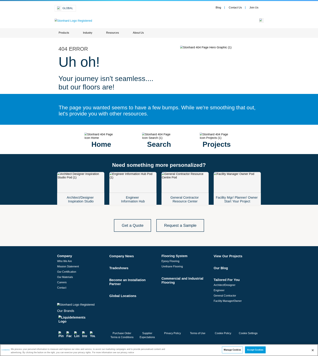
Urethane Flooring (172, 266)
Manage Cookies (232, 350)
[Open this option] (258, 21)
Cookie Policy (223, 333)
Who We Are (64, 261)
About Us (138, 32)
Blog (218, 7)
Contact (61, 287)
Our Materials (65, 277)
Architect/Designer (224, 285)
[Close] (312, 350)
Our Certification (66, 271)
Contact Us (235, 7)
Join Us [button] (253, 7)
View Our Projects (228, 256)
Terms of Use (197, 333)
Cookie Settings (248, 333)
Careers (62, 282)
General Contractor (225, 295)
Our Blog (221, 268)
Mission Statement (68, 266)
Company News (121, 256)
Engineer (219, 290)
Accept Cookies (255, 350)
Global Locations (122, 296)
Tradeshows (118, 268)
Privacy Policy (172, 333)
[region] (159, 350)
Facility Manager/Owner (228, 301)
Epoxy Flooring (170, 261)
